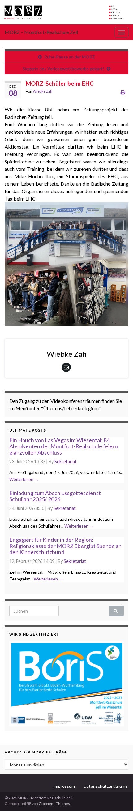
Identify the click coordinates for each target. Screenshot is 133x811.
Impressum (64, 786)
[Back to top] (119, 797)
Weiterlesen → (24, 479)
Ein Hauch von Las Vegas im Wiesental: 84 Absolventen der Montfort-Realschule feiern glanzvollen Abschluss (63, 446)
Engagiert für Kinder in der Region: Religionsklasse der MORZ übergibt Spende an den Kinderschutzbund (65, 545)
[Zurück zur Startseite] (66, 12)
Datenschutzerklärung (105, 786)
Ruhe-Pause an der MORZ (69, 56)
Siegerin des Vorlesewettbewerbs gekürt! (63, 68)
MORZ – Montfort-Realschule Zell (41, 32)
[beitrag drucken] (123, 92)
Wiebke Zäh (42, 91)
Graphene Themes (54, 803)
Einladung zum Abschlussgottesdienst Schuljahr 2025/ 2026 (55, 496)
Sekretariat (65, 461)
